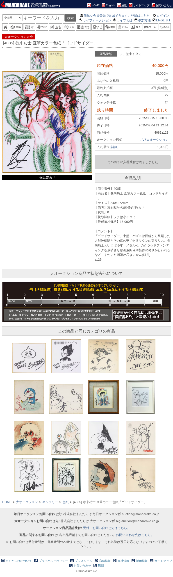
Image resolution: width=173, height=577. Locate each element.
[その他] (165, 27)
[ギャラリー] (83, 27)
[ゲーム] (150, 27)
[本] (29, 27)
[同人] (136, 27)
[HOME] (5, 27)
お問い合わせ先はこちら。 (135, 535)
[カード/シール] (97, 27)
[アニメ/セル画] (55, 27)
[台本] (69, 27)
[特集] (16, 27)
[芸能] (110, 27)
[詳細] (114, 147)
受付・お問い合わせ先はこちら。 (106, 528)
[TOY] (42, 27)
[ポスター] (123, 27)
